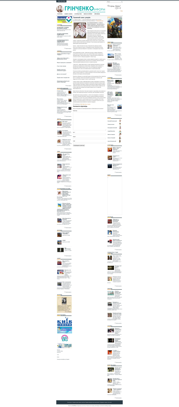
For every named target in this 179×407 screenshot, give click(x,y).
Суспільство (78, 13)
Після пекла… (60, 99)
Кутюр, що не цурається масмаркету (118, 368)
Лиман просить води (66, 164)
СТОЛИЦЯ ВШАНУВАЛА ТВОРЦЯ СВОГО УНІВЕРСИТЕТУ (63, 41)
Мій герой (64, 121)
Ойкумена (97, 13)
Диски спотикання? (61, 74)
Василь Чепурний (111, 137)
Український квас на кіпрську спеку (117, 314)
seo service (84, 405)
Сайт (74, 141)
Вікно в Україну (88, 13)
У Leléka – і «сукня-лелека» (116, 351)
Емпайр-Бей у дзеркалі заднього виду (117, 379)
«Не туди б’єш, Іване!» (66, 154)
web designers (97, 405)
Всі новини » (69, 85)
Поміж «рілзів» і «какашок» (117, 45)
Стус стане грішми (61, 66)
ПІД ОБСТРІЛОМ (68, 248)
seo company (92, 405)
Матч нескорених (66, 282)
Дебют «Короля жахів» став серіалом (117, 148)
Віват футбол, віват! (65, 261)
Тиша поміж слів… (117, 255)
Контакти (110, 402)
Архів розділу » (69, 48)
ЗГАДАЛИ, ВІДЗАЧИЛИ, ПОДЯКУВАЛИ (62, 34)
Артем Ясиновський (112, 141)
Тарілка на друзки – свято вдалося (117, 389)
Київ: (122, 11)
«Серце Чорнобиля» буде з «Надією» (63, 54)
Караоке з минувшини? (118, 329)
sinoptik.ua (63, 359)
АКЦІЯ (63, 240)
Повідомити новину (103, 402)
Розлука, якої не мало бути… (118, 266)
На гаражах (65, 130)
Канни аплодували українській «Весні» (117, 165)
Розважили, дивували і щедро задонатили (118, 340)
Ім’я (74, 132)
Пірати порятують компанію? (64, 62)
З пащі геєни (60, 90)
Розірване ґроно (117, 276)
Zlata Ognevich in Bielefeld (66, 219)
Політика (59, 13)
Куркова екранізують (116, 231)
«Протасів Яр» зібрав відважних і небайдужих (110, 93)
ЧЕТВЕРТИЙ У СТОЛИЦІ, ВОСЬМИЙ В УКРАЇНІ (63, 28)
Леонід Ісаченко (111, 124)
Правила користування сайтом (79, 402)
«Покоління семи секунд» (66, 175)
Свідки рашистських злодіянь (62, 108)
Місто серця (118, 53)
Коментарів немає (100, 20)
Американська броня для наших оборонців (63, 81)
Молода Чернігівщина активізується (116, 63)
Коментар (75, 110)
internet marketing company (106, 405)
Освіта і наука (68, 13)
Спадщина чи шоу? (116, 156)
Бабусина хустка (66, 139)
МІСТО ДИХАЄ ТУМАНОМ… (65, 233)
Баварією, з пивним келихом (117, 303)
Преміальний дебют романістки (117, 240)
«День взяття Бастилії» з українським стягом (63, 59)
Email (74, 136)
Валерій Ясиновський (112, 121)
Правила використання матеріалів (92, 402)
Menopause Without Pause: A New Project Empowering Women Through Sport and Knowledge (64, 194)
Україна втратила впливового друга (61, 70)
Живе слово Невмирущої (110, 81)
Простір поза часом (110, 105)
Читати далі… (64, 95)
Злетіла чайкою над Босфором (118, 292)
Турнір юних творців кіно (63, 77)
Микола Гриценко (111, 134)
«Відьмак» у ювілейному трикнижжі (116, 220)
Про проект (69, 402)
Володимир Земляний (112, 127)
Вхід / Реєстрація (61, 1)
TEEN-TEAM (82, 104)
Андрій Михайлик (111, 131)
